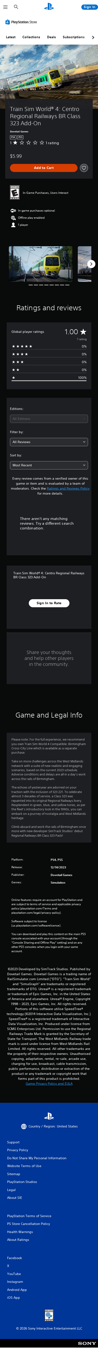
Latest (10, 37)
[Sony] (87, 1346)
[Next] (91, 264)
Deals (51, 37)
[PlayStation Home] (49, 7)
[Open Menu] (5, 7)
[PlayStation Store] (22, 22)
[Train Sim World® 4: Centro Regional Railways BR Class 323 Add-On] (41, 264)
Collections (31, 37)
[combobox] (49, 419)
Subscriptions (74, 37)
